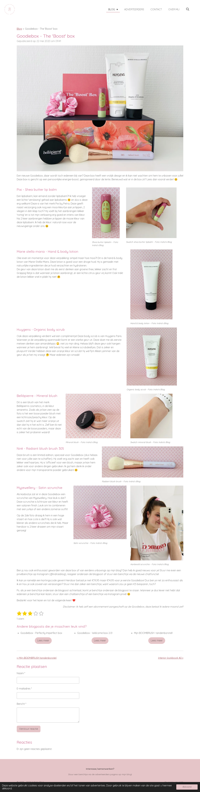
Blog (19, 28)
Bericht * (21, 703)
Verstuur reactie (28, 728)
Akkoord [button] (186, 786)
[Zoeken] (187, 9)
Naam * (21, 673)
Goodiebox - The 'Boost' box (41, 28)
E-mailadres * (24, 688)
